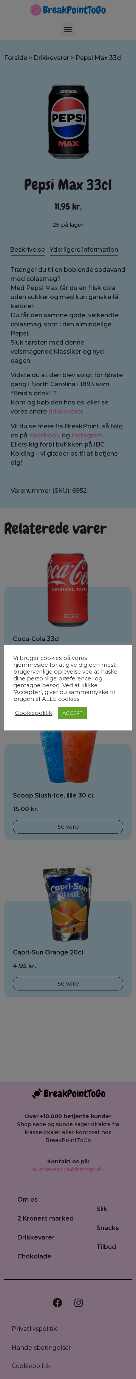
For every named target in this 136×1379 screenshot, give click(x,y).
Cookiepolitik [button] (33, 713)
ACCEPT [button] (72, 713)
